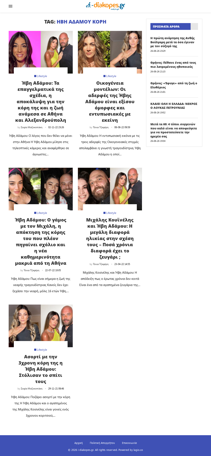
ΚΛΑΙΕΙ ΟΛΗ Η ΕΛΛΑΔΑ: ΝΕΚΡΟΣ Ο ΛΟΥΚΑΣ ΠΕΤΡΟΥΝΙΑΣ (173, 106)
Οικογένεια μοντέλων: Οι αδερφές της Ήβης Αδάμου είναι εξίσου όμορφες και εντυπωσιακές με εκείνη (110, 101)
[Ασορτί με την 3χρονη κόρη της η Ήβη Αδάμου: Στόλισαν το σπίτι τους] (41, 326)
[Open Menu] (10, 6)
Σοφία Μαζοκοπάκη (31, 127)
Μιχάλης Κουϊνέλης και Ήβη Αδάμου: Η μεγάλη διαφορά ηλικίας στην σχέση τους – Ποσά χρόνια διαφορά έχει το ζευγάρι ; (110, 238)
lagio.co (138, 449)
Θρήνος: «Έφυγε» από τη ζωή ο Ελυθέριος (173, 85)
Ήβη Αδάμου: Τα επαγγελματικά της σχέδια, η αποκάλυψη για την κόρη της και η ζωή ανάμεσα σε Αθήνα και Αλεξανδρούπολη (40, 101)
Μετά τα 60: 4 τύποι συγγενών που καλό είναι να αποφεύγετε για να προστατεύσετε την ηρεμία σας (173, 130)
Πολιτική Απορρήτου (102, 442)
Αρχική (78, 442)
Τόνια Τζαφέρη (101, 127)
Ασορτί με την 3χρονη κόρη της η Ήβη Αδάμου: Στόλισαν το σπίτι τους (41, 368)
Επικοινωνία (129, 442)
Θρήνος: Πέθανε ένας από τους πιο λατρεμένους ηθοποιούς (173, 65)
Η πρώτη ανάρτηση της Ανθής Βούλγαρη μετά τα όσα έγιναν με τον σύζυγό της (172, 42)
